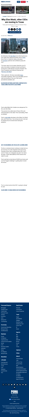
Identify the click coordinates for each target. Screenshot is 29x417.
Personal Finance (6, 305)
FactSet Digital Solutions (11, 408)
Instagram (9, 385)
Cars (2, 367)
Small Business (4, 330)
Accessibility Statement (21, 372)
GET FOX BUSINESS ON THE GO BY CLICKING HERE (14, 145)
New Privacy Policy (14, 397)
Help (14, 401)
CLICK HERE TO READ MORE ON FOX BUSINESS (13, 190)
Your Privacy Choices (16, 399)
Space (17, 329)
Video (17, 353)
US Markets (3, 338)
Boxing (17, 341)
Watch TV (23, 1)
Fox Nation (18, 375)
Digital (17, 317)
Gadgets (18, 320)
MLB (17, 338)
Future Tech (18, 325)
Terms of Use (19, 362)
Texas (23, 57)
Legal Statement (20, 408)
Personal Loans (4, 313)
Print (17, 29)
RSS (20, 385)
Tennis (17, 346)
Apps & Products (20, 379)
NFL (17, 334)
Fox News (18, 374)
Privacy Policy (19, 363)
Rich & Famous (4, 364)
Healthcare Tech (19, 323)
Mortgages (3, 307)
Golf (17, 345)
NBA (17, 336)
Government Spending (6, 327)
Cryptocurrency (4, 339)
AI (16, 327)
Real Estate (19, 305)
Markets (3, 334)
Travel (2, 365)
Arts (2, 372)
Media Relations (19, 367)
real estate (7, 117)
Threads (14, 29)
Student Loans (4, 309)
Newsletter (23, 385)
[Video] (14, 46)
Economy (4, 16)
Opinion (18, 350)
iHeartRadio (14, 387)
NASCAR (18, 339)
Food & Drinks (4, 370)
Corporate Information (21, 368)
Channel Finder (19, 358)
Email (20, 29)
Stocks (2, 336)
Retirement (3, 319)
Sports (18, 332)
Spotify (26, 385)
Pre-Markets (4, 351)
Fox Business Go (19, 377)
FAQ (17, 365)
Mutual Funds (4, 353)
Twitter (12, 29)
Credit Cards (4, 311)
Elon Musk (13, 56)
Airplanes (3, 369)
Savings (3, 314)
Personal (18, 307)
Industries (3, 348)
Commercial (19, 309)
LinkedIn (17, 385)
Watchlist (4, 357)
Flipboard (14, 385)
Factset (13, 406)
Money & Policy (4, 329)
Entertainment (4, 362)
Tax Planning (4, 321)
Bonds (2, 343)
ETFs (2, 345)
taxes (21, 75)
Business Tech (19, 322)
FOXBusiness (10, 35)
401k (2, 318)
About (18, 356)
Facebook (9, 29)
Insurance (3, 316)
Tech (17, 314)
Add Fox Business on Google (15, 32)
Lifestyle (3, 360)
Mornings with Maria (6, 71)
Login (19, 1)
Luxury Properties (20, 311)
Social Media (19, 318)
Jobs (17, 360)
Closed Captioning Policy (21, 370)
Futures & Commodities (6, 341)
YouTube (12, 385)
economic (5, 60)
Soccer (17, 343)
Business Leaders (5, 346)
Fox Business (5, 1)
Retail (2, 350)
